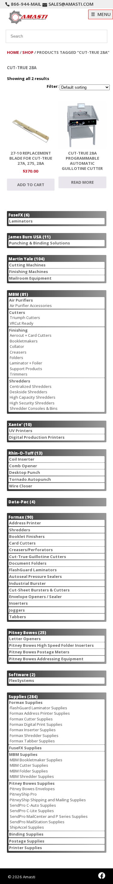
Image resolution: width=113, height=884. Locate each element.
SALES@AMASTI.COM (71, 4)
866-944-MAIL (26, 4)
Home (13, 52)
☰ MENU (101, 14)
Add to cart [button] (30, 184)
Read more (82, 182)
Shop (27, 52)
